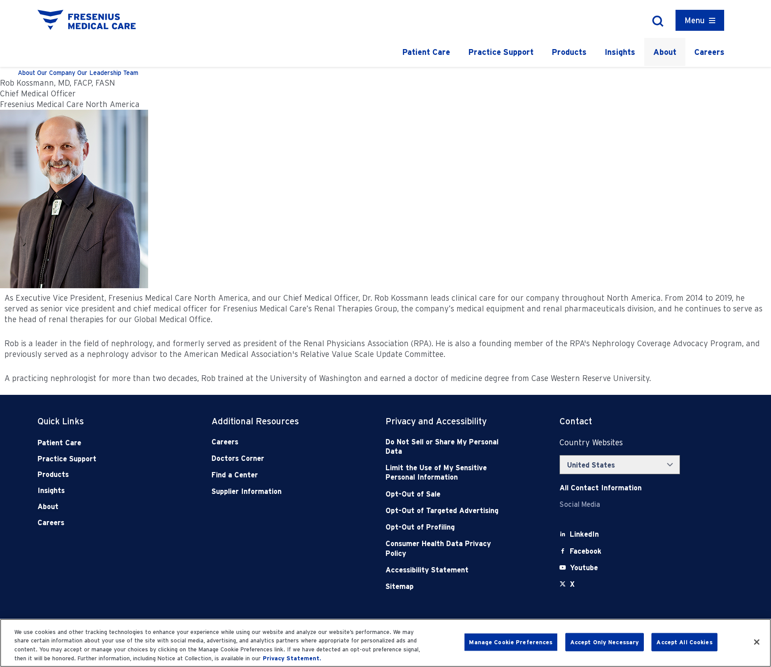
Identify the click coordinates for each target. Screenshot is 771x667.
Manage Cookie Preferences (510, 642)
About (664, 52)
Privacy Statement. (292, 658)
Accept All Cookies (684, 642)
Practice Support (501, 52)
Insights (620, 52)
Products (569, 52)
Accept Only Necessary (604, 642)
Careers (709, 52)
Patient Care (426, 52)
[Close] (757, 642)
